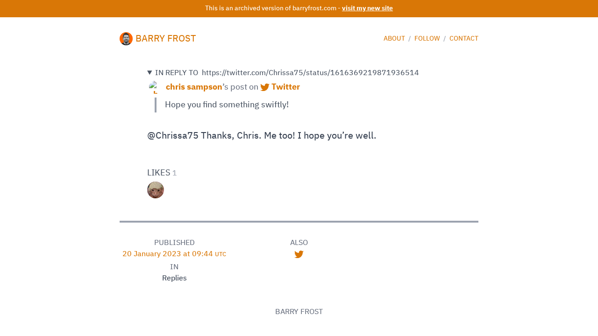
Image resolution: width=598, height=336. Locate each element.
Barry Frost (165, 38)
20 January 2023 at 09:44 (174, 254)
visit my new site (367, 8)
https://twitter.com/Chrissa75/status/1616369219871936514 (287, 73)
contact (463, 38)
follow (427, 38)
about (395, 38)
